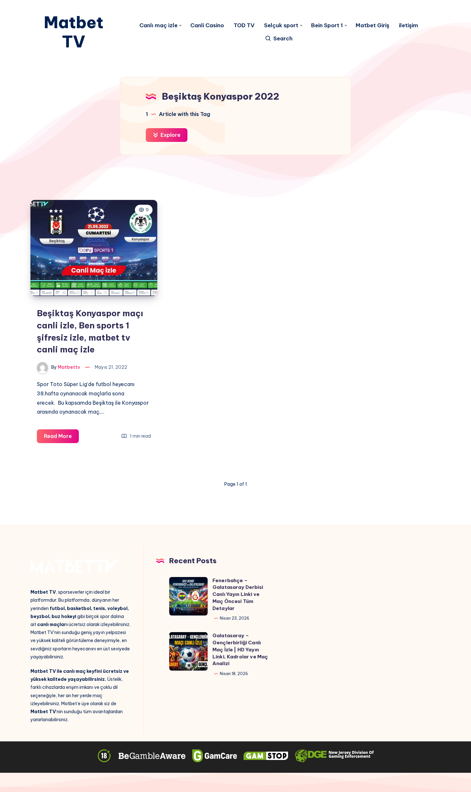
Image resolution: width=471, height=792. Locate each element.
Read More (61, 438)
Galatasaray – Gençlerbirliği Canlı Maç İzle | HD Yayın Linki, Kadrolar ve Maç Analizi (240, 649)
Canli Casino (207, 25)
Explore (169, 135)
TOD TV (244, 25)
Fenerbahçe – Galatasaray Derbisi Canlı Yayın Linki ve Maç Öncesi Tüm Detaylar (237, 594)
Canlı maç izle (158, 25)
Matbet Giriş (372, 25)
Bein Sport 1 (327, 25)
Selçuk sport (281, 25)
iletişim (408, 25)
